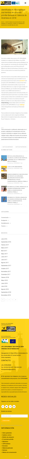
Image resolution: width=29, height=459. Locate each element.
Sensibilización (6, 223)
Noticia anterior (7, 147)
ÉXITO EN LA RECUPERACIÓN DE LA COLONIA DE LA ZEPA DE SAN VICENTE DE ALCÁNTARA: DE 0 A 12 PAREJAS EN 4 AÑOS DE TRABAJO (17, 158)
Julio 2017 (4, 259)
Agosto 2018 (5, 289)
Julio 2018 (4, 286)
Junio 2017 (4, 256)
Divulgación (5, 220)
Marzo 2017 (4, 248)
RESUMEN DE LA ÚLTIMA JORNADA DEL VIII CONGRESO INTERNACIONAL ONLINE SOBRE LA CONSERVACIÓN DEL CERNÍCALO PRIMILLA (17, 189)
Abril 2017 (4, 250)
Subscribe (6, 420)
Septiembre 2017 (6, 265)
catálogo (22, 104)
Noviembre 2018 (6, 295)
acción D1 (22, 80)
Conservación (5, 217)
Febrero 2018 (5, 277)
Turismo (4, 226)
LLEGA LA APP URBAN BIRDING (14, 166)
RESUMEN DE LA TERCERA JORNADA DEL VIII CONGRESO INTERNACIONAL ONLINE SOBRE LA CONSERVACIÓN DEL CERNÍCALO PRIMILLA (17, 200)
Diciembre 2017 (5, 274)
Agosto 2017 (5, 262)
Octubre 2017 (5, 268)
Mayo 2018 (4, 280)
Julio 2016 (4, 239)
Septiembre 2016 (6, 242)
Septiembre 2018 (6, 292)
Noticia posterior (21, 147)
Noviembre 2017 (6, 271)
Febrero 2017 (5, 245)
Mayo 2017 (4, 254)
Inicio (2, 22)
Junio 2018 (4, 283)
